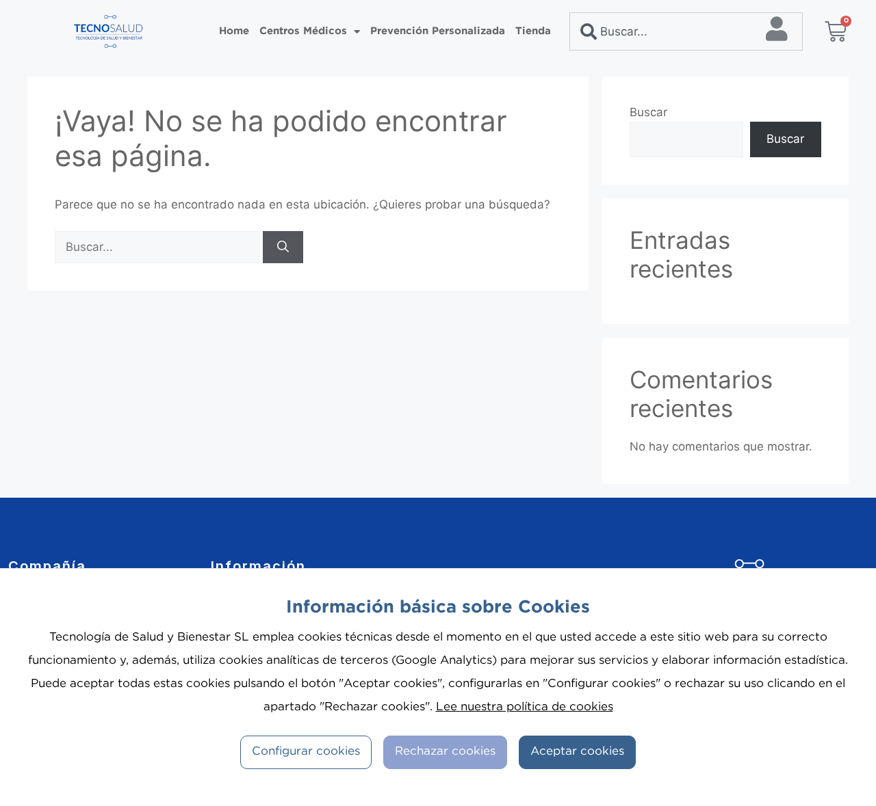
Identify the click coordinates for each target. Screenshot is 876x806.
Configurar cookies (306, 752)
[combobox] (686, 31)
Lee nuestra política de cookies (524, 707)
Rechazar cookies (445, 752)
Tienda (533, 31)
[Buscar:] (159, 247)
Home (234, 31)
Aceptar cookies (577, 752)
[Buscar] (283, 247)
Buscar (648, 112)
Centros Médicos (303, 31)
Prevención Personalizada (437, 31)
